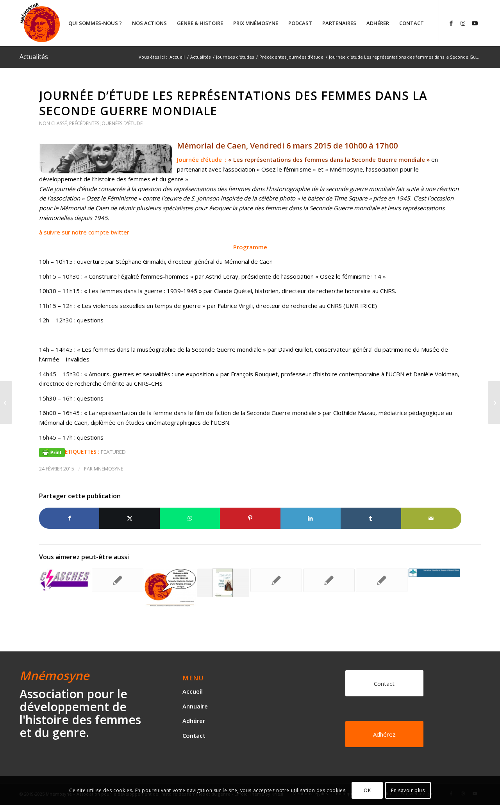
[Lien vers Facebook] (451, 23)
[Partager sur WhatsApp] (190, 518)
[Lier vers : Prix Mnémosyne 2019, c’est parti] (117, 580)
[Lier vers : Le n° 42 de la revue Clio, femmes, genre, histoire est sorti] (276, 580)
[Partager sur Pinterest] (250, 518)
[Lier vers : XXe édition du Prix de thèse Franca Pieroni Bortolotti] (329, 580)
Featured (113, 451)
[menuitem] (95, 23)
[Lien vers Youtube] (474, 23)
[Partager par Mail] (431, 518)
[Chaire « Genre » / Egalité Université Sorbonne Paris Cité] (6, 402)
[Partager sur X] (129, 518)
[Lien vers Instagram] (463, 23)
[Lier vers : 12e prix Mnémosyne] (170, 588)
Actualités (34, 56)
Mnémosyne (108, 468)
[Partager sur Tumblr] (371, 518)
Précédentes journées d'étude (106, 123)
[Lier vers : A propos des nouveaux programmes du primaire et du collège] (381, 580)
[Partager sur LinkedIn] (310, 518)
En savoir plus (408, 790)
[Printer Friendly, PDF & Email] (52, 452)
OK (367, 790)
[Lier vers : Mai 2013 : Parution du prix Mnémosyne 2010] (223, 583)
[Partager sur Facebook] (69, 518)
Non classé (53, 123)
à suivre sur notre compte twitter (84, 232)
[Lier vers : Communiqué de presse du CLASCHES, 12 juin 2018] (65, 580)
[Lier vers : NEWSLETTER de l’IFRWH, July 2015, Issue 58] (434, 573)
